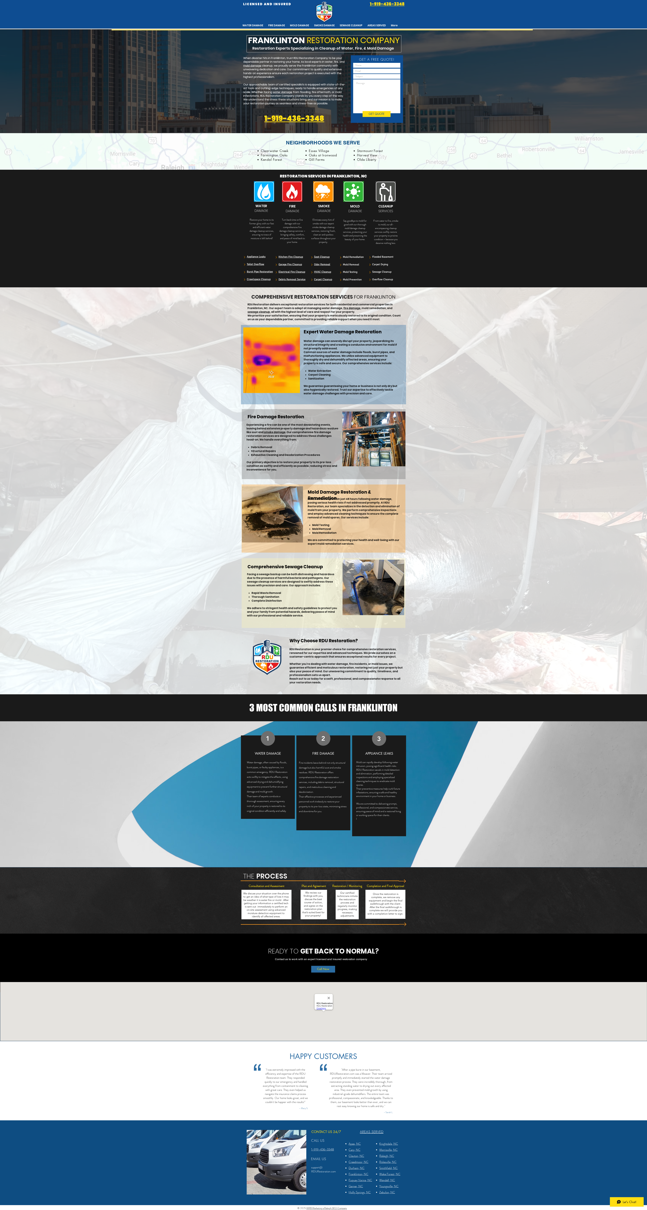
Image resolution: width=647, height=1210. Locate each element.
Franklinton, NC (358, 1174)
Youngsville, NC (388, 1186)
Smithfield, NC (388, 1168)
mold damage (252, 66)
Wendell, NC (387, 1180)
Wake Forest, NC (389, 1174)
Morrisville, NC (388, 1150)
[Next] (244, 257)
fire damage (351, 308)
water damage (282, 92)
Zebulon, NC (387, 1192)
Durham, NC (356, 1168)
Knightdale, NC (388, 1144)
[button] (376, 25)
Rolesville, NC (387, 1162)
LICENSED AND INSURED (267, 4)
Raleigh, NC (386, 1156)
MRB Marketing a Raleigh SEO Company (326, 1208)
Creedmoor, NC (358, 1162)
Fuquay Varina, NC (360, 1180)
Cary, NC (354, 1150)
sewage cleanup (259, 312)
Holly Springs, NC (360, 1192)
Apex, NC (355, 1144)
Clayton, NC (356, 1156)
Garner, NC (356, 1186)
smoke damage (274, 432)
